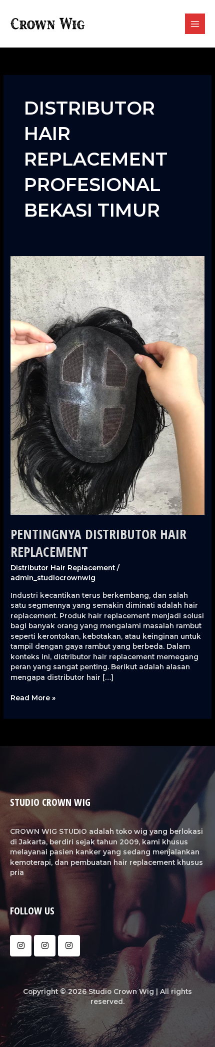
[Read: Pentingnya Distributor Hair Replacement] (107, 385)
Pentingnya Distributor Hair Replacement (98, 543)
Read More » (33, 697)
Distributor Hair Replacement (62, 568)
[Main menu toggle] (195, 24)
